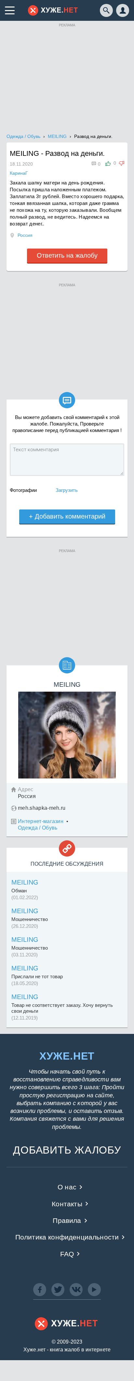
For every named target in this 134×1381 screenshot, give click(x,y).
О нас (67, 1187)
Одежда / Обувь (37, 828)
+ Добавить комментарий (67, 516)
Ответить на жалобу (67, 255)
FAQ (67, 1254)
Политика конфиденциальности (67, 1237)
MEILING (24, 882)
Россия (25, 235)
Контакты (67, 1204)
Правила (67, 1220)
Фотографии (23, 490)
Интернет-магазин (40, 821)
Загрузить (67, 490)
